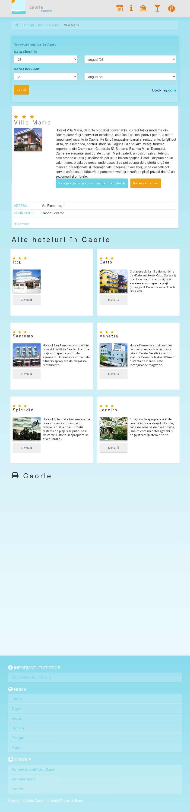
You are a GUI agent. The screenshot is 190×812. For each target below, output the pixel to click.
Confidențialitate (23, 779)
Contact (22, 223)
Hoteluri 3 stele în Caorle (40, 25)
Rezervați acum (145, 183)
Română (18, 728)
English (17, 708)
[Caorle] (34, 7)
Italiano (17, 699)
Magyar (17, 747)
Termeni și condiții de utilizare (33, 769)
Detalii (26, 300)
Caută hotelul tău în (31, 677)
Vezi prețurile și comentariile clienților (90, 183)
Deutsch (18, 718)
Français (18, 737)
